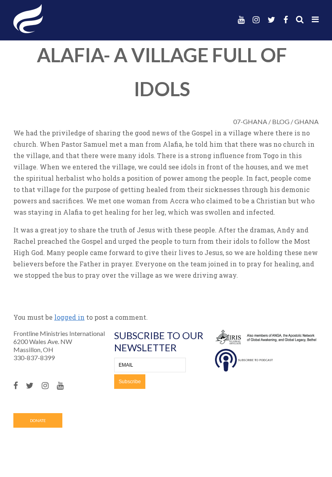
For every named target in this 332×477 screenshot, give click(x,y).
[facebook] (285, 19)
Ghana (306, 121)
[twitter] (271, 19)
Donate (38, 420)
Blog (280, 121)
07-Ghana (250, 121)
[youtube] (241, 19)
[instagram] (256, 19)
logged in (69, 317)
